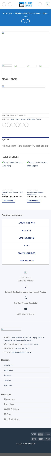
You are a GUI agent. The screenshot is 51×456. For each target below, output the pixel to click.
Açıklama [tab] (6, 140)
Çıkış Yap (8, 385)
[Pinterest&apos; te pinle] (22, 125)
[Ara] (10, 4)
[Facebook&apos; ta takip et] (2, 433)
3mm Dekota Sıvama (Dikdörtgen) (35, 193)
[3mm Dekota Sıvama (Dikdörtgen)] (38, 174)
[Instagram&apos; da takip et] (6, 433)
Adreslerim (8, 370)
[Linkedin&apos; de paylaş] (26, 125)
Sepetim (7, 380)
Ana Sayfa (7, 13)
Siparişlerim (8, 365)
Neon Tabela (15, 119)
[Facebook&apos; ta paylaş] (9, 125)
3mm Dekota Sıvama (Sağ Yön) (12, 193)
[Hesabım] (40, 4)
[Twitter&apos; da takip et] (10, 433)
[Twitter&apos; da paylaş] (13, 125)
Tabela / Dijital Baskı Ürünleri (27, 13)
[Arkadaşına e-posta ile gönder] (17, 125)
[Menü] (4, 4)
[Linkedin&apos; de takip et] (13, 433)
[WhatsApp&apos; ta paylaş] (4, 125)
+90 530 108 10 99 (21, 348)
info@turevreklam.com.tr (21, 352)
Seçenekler (8, 201)
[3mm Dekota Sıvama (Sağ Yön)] (13, 174)
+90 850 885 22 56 (31, 344)
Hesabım (7, 375)
